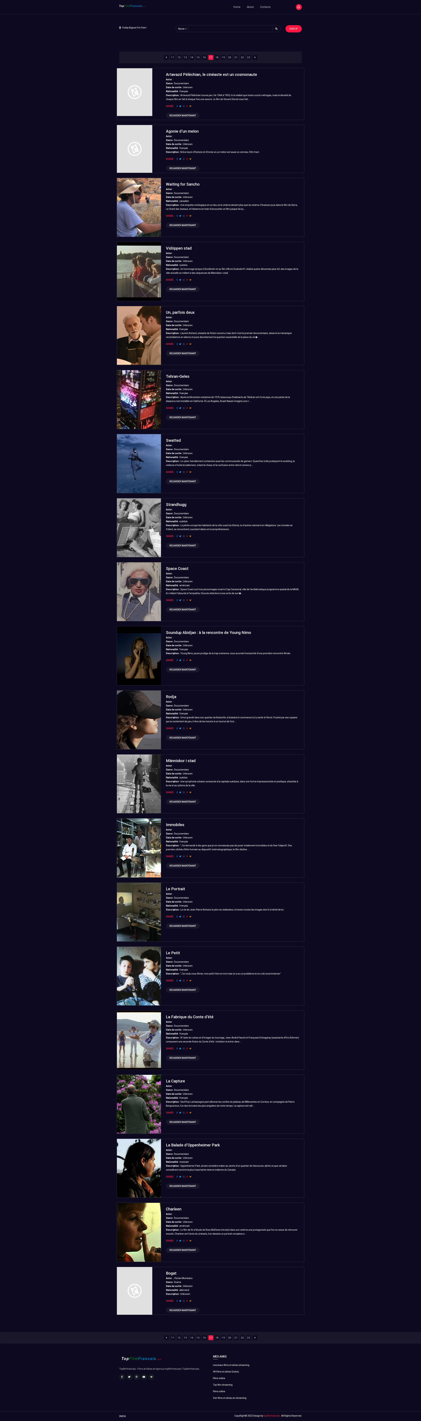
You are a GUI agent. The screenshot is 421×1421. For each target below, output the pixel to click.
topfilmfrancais (272, 1415)
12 (179, 57)
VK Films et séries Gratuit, (226, 1371)
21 (236, 57)
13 (185, 57)
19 (223, 57)
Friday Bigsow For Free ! (134, 27)
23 (248, 57)
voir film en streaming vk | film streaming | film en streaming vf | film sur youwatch (28, 18)
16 (204, 57)
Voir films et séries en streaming (229, 1398)
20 (229, 57)
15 (198, 57)
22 (242, 57)
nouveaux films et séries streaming (231, 1365)
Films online (219, 1378)
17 (210, 57)
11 (172, 57)
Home (236, 7)
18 (217, 57)
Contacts (265, 7)
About (250, 7)
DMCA (122, 1416)
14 (191, 57)
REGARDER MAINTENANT (182, 115)
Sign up (293, 28)
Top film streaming (223, 1384)
